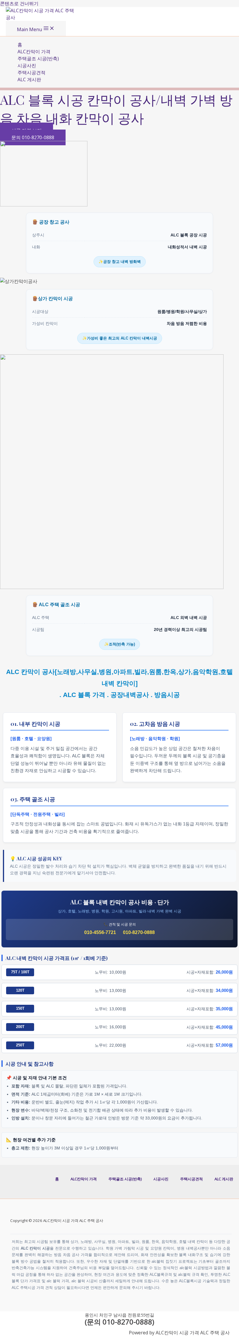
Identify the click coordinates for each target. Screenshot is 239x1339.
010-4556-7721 (100, 932)
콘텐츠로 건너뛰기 (19, 3)
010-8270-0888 (139, 932)
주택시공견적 (31, 72)
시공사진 (26, 65)
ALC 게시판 (29, 79)
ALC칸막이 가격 (33, 51)
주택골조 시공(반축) (38, 58)
